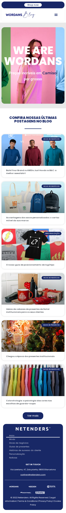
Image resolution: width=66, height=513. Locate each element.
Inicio (11, 435)
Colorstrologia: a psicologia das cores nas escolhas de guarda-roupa (29, 402)
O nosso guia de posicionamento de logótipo (30, 264)
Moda (12, 439)
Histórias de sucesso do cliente (25, 450)
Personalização (17, 454)
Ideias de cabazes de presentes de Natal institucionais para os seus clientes (27, 310)
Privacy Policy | (46, 501)
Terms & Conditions (27, 501)
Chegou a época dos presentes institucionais (30, 356)
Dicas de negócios (18, 442)
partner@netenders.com (33, 474)
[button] (55, 14)
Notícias (13, 457)
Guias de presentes (19, 446)
